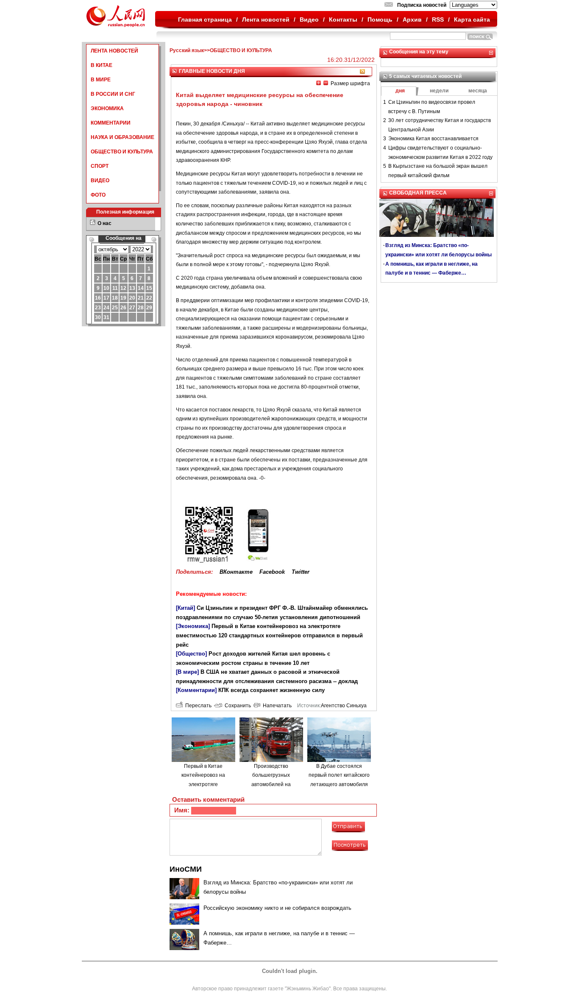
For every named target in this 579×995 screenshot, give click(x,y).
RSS (438, 19)
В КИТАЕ (101, 65)
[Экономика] (193, 626)
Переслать (197, 706)
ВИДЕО (100, 180)
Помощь (379, 19)
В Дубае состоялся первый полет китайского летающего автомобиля (339, 775)
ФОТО (98, 195)
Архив (412, 19)
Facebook (272, 572)
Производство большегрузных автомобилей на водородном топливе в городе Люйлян (271, 784)
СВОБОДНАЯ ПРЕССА (418, 193)
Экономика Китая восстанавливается (433, 139)
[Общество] (191, 653)
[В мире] (187, 672)
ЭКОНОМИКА (107, 108)
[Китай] (185, 608)
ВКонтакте (236, 572)
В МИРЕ (101, 80)
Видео (309, 19)
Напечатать (276, 706)
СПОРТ (100, 166)
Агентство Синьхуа (344, 706)
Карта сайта (472, 19)
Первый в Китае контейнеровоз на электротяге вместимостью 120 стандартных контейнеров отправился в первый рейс (269, 635)
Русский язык (187, 50)
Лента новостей (266, 19)
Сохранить (236, 706)
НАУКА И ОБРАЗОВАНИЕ (122, 137)
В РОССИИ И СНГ (113, 94)
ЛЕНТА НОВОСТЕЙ (114, 51)
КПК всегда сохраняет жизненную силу (271, 690)
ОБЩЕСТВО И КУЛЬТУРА (122, 152)
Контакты (343, 19)
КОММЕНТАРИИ (111, 123)
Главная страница (205, 19)
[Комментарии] (196, 690)
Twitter (300, 572)
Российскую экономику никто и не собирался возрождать (277, 908)
